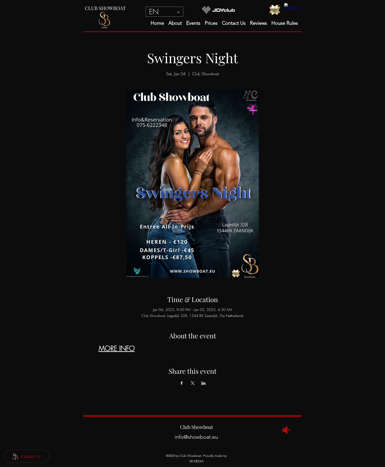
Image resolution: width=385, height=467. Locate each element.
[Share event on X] (192, 383)
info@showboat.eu (196, 437)
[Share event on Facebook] (182, 383)
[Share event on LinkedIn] (203, 383)
